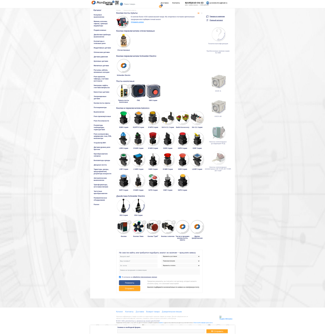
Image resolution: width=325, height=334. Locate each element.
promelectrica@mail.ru (218, 3)
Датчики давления (101, 57)
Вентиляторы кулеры (102, 160)
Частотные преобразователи (100, 192)
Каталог (97, 10)
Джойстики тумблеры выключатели (102, 36)
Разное (96, 204)
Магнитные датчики (101, 66)
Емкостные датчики (101, 92)
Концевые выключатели (99, 16)
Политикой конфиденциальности (203, 322)
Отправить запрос (137, 22)
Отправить (129, 289)
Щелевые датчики (101, 61)
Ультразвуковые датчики (100, 98)
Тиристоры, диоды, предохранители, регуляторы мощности (102, 171)
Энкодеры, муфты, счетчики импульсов (102, 86)
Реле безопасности (101, 121)
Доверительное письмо (172, 312)
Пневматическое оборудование (100, 199)
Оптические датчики (102, 52)
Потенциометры (100, 107)
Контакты (176, 3)
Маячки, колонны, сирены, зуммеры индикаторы (101, 24)
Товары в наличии (217, 16)
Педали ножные (100, 30)
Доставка (164, 3)
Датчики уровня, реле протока (102, 148)
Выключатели (99, 112)
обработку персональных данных (145, 277)
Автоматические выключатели (100, 179)
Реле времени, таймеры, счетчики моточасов (101, 79)
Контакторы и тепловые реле (100, 42)
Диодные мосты (100, 165)
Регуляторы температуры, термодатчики (99, 127)
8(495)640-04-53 (194, 3)
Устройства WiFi (100, 143)
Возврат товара (153, 312)
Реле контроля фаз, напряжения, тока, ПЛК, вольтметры (102, 136)
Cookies (161, 322)
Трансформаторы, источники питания (101, 186)
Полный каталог (216, 20)
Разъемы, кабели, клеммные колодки (101, 71)
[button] (198, 13)
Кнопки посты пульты (102, 103)
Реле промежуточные (102, 116)
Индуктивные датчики (102, 48)
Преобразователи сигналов (101, 155)
